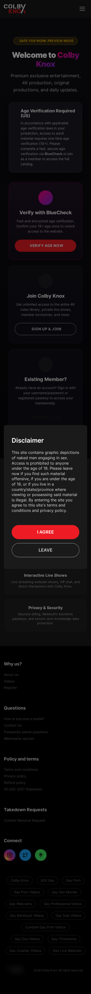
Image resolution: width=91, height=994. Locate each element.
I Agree (45, 532)
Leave (45, 550)
